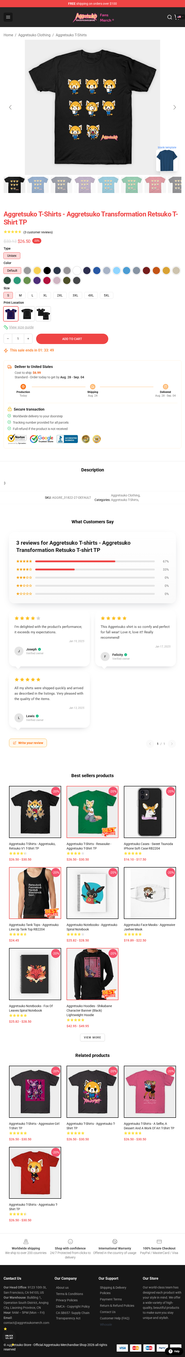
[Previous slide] (10, 107)
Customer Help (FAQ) (115, 1318)
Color (7, 263)
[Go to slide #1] (14, 185)
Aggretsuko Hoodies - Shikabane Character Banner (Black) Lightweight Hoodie (89, 1010)
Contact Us (108, 1312)
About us (62, 1287)
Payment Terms (111, 1299)
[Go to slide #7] (155, 185)
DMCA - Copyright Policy (73, 1306)
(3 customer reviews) (38, 232)
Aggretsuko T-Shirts (71, 35)
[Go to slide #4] (85, 185)
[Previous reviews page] (150, 744)
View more (92, 1037)
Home (8, 35)
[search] (169, 17)
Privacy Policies (67, 1300)
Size (7, 288)
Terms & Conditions (69, 1294)
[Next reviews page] (172, 744)
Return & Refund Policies (117, 1305)
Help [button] (177, 1351)
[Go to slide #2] (38, 185)
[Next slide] (174, 107)
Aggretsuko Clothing (34, 35)
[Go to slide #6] (132, 185)
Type (7, 248)
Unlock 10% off (9, 1337)
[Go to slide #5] (108, 185)
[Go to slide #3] (61, 185)
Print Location (14, 302)
